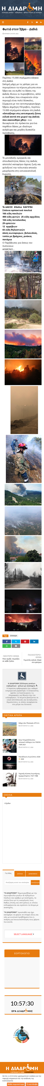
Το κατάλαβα (31, 1084)
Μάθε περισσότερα (16, 1084)
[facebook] (28, 22)
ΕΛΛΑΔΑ (13, 636)
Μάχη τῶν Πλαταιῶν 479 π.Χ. (29, 723)
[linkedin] (41, 22)
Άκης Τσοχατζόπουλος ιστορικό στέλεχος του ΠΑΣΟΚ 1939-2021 (30, 742)
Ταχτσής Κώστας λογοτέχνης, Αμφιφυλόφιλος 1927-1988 (29, 774)
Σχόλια (20, 874)
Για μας (8, 873)
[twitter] (32, 22)
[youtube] (36, 22)
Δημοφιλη (33, 874)
